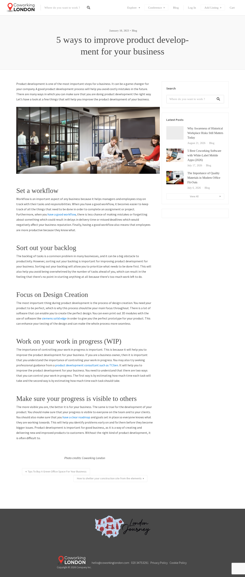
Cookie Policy (178, 563)
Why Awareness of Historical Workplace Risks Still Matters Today (205, 133)
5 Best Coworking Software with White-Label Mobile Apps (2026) (204, 155)
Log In (192, 7)
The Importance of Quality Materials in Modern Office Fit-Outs (203, 177)
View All (194, 196)
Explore (132, 7)
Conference (155, 7)
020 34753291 (140, 563)
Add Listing (211, 7)
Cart (232, 7)
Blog (176, 7)
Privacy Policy (159, 563)
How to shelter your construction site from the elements (109, 478)
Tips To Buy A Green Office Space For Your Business (57, 471)
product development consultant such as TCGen (86, 365)
